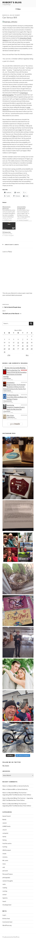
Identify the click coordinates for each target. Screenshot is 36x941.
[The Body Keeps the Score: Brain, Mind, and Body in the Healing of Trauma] (4, 398)
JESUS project (7, 850)
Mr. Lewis (5, 860)
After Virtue (10, 415)
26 (13, 349)
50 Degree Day (7, 232)
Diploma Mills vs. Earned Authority (19, 786)
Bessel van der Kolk (8, 400)
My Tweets (6, 765)
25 (9, 349)
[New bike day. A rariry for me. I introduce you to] (18, 737)
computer (5, 833)
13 (18, 342)
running (5, 891)
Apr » (27, 355)
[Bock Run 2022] (18, 705)
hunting (5, 847)
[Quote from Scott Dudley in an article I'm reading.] (18, 515)
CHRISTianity (9, 244)
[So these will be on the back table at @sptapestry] (18, 610)
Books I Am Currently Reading (15, 368)
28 (23, 349)
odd (4, 867)
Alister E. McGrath (7, 390)
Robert (17, 15)
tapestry (5, 898)
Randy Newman (7, 411)
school (4, 894)
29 (27, 349)
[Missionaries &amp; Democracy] (10, 212)
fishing (5, 840)
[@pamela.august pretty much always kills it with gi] (18, 483)
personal (5, 870)
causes (5, 823)
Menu (19, 9)
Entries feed (6, 918)
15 (27, 342)
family (4, 836)
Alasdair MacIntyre (11, 417)
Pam (14, 136)
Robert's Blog (12, 2)
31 (4, 352)
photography (6, 877)
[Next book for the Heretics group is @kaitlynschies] (18, 452)
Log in (4, 915)
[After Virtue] (4, 418)
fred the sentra (7, 843)
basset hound (7, 816)
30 (31, 349)
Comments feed (7, 922)
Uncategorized (7, 905)
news (4, 864)
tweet (4, 901)
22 (27, 346)
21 (22, 346)
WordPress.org (7, 925)
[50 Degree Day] (9, 226)
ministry (5, 857)
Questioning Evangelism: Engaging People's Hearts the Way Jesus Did (16, 407)
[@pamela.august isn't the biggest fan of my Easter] (18, 642)
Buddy (4, 819)
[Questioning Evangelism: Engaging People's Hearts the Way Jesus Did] (4, 409)
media (4, 853)
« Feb (8, 355)
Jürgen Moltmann (7, 378)
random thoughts (8, 881)
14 (22, 342)
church (5, 830)
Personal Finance (8, 874)
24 (4, 349)
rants (17, 244)
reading (5, 887)
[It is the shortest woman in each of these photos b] (18, 547)
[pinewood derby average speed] (24, 212)
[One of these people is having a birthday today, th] (18, 674)
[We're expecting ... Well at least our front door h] (18, 578)
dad (20, 130)
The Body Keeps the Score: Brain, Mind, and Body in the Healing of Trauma (17, 397)
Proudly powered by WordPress (11, 937)
